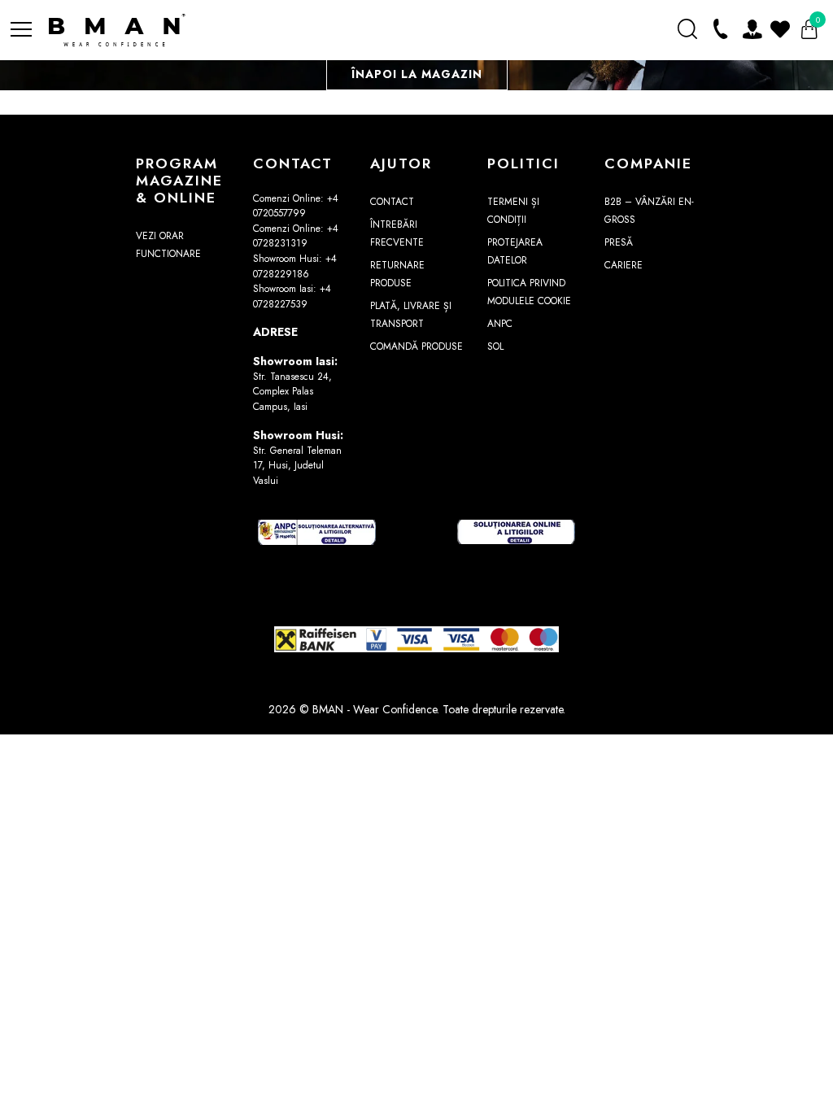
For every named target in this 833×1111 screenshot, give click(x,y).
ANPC (499, 323)
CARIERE (623, 265)
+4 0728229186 (295, 266)
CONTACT (392, 201)
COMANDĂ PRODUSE (416, 346)
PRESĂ (618, 242)
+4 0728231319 (295, 236)
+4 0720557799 (295, 206)
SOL (495, 346)
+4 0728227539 (292, 296)
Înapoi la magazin (416, 74)
